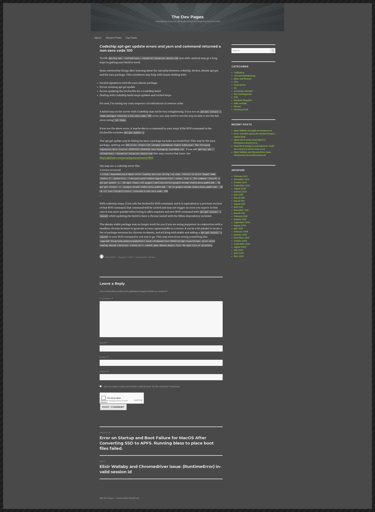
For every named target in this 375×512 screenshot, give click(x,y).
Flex (236, 82)
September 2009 (242, 222)
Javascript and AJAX (243, 91)
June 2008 (239, 253)
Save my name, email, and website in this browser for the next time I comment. (142, 386)
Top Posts (131, 37)
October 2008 (240, 241)
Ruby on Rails (240, 103)
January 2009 (240, 235)
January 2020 (240, 191)
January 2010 (240, 219)
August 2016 (239, 204)
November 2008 (241, 238)
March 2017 (239, 201)
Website (104, 371)
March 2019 (239, 198)
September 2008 (242, 244)
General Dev (141, 257)
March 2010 (239, 213)
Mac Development (243, 94)
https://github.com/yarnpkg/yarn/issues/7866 (126, 157)
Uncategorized (241, 109)
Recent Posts (113, 37)
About (98, 37)
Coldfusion (239, 72)
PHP (236, 97)
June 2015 (238, 207)
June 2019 (238, 195)
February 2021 (241, 176)
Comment (106, 298)
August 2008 (240, 247)
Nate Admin (110, 257)
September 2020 (242, 185)
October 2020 (240, 182)
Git (235, 88)
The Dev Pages (187, 16)
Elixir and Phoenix (243, 79)
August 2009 (240, 225)
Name (104, 343)
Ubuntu (151, 257)
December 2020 (241, 179)
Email (104, 357)
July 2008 (238, 250)
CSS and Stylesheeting (244, 76)
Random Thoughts (243, 100)
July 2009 (238, 228)
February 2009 (241, 231)
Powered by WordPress (128, 498)
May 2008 (238, 256)
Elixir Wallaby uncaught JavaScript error (253, 130)
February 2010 (240, 216)
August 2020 (240, 188)
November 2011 (241, 210)
